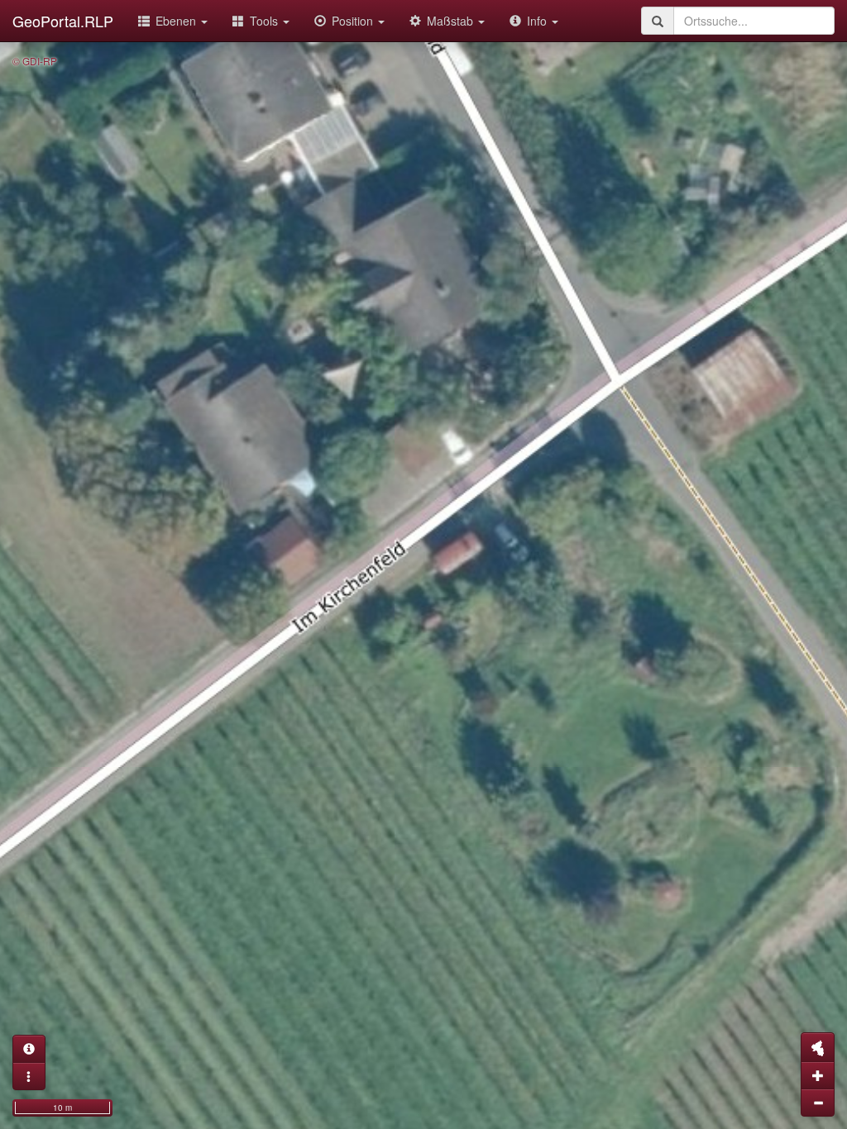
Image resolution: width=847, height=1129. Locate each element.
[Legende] (28, 1076)
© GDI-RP (34, 61)
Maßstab (451, 20)
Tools (265, 20)
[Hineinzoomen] (818, 1075)
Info (538, 20)
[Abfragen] (28, 1049)
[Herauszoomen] (818, 1103)
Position (354, 20)
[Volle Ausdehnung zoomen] (818, 1047)
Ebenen (177, 20)
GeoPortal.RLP (62, 20)
